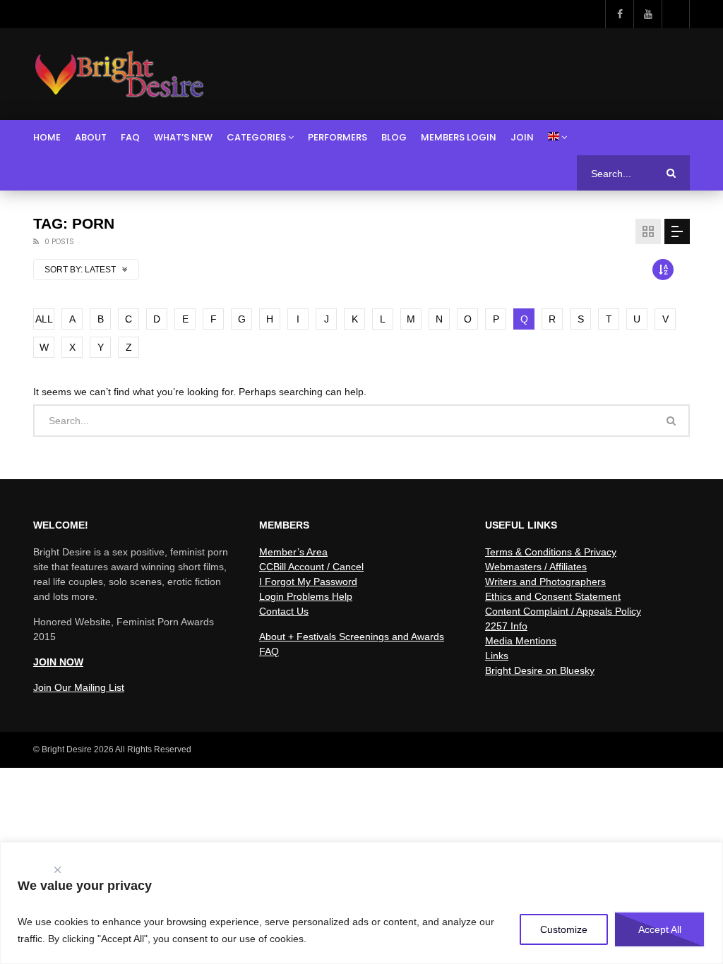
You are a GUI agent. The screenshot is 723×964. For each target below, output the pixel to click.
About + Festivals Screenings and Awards (351, 636)
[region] (361, 903)
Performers (337, 137)
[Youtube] (647, 14)
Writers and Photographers (545, 581)
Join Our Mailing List (78, 687)
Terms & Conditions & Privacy (550, 552)
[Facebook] (619, 14)
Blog (394, 137)
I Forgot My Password (308, 581)
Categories (256, 137)
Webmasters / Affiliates (536, 566)
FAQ (130, 137)
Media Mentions (520, 640)
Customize (563, 929)
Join (522, 137)
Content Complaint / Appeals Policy (563, 611)
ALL (44, 319)
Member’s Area (293, 552)
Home (47, 137)
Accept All (659, 929)
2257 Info (506, 626)
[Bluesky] (676, 14)
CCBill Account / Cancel (311, 566)
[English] (557, 137)
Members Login (458, 137)
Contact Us (284, 611)
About (91, 137)
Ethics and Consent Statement (553, 596)
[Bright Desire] (119, 74)
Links (496, 655)
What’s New (183, 137)
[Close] (57, 866)
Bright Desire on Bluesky (539, 670)
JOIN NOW (58, 662)
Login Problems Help (305, 596)
